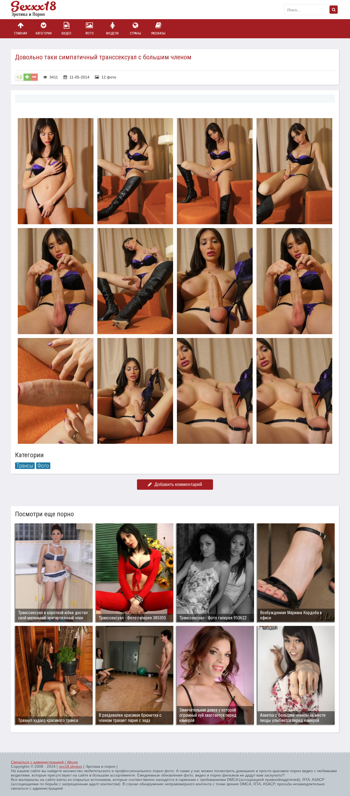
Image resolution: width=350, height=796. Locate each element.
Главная (20, 33)
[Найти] (333, 9)
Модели (112, 33)
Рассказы (158, 33)
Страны (135, 33)
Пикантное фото (38, 9)
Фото (89, 33)
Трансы (24, 465)
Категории (44, 33)
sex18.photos (70, 766)
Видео (66, 33)
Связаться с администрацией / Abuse (44, 762)
